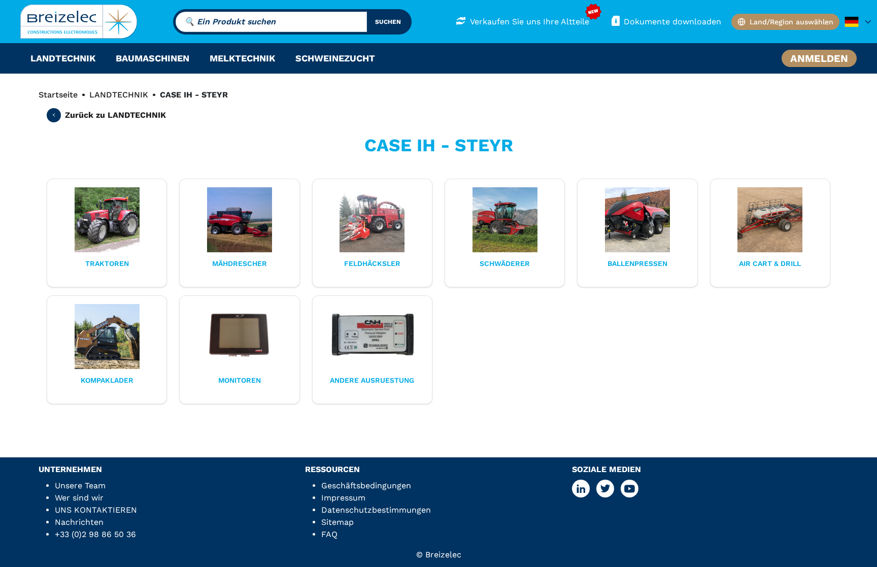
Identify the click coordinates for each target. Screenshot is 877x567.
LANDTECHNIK (118, 94)
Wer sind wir (79, 498)
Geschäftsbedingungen (366, 485)
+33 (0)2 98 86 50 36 (95, 534)
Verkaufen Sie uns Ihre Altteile (529, 21)
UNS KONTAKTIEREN (96, 510)
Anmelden (819, 58)
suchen (388, 21)
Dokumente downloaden (672, 21)
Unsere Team (80, 485)
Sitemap (337, 522)
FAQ (329, 534)
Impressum (343, 498)
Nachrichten (79, 522)
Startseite (58, 94)
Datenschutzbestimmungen (376, 510)
